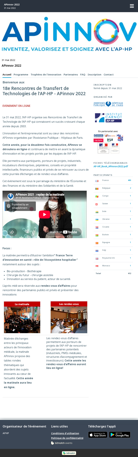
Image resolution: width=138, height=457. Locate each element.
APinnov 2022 (12, 4)
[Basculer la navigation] (132, 6)
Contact (109, 74)
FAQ (82, 74)
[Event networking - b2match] (69, 453)
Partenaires (71, 74)
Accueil (7, 74)
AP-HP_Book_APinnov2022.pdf (111, 166)
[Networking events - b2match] (61, 443)
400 (129, 180)
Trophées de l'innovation (46, 74)
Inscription (94, 74)
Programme (21, 74)
